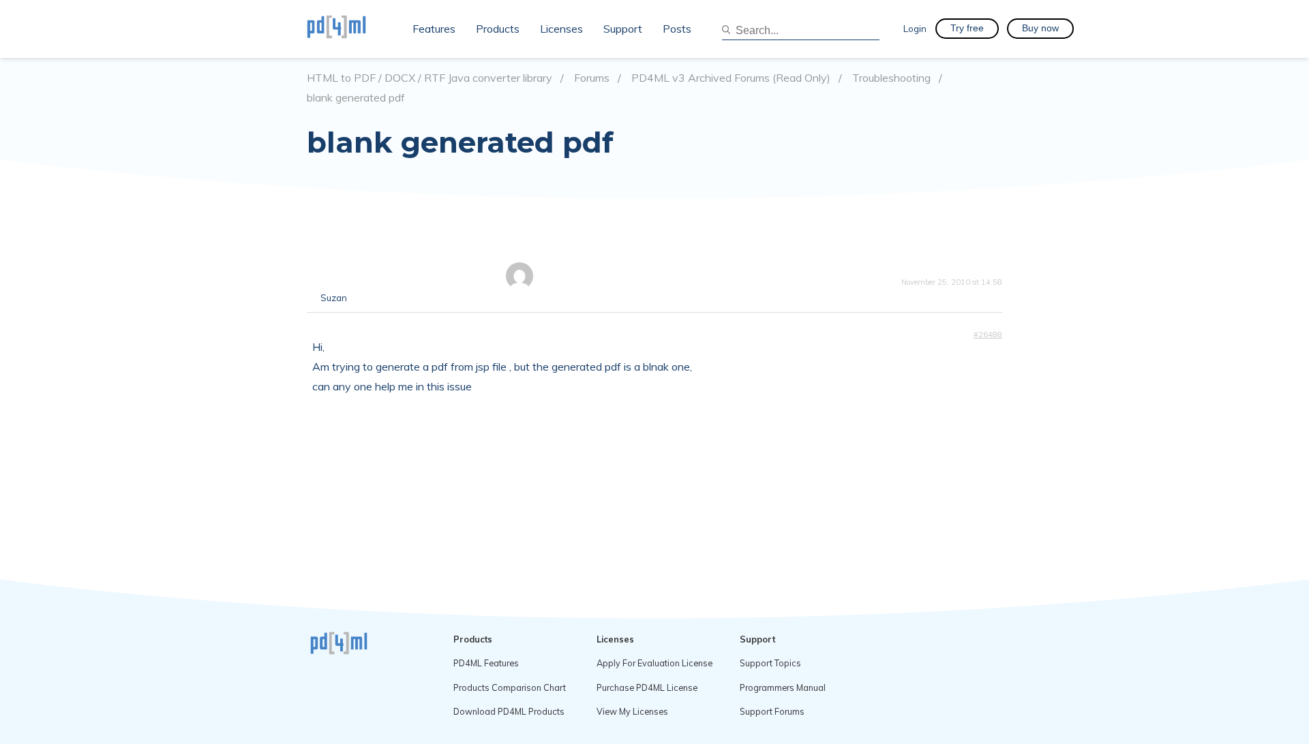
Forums (592, 78)
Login (915, 28)
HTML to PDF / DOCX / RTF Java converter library (429, 78)
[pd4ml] (351, 28)
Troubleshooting (891, 78)
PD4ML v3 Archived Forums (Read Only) (730, 78)
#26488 (988, 334)
